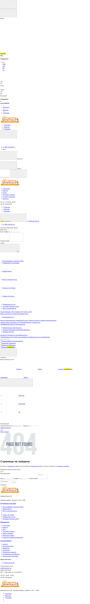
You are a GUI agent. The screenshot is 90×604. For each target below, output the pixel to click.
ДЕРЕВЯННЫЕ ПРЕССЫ (8, 324)
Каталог (17, 251)
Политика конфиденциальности (12, 537)
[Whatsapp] (8, 593)
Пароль (25, 426)
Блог (4, 529)
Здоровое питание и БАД (10, 519)
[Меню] (8, 4)
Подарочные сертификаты (11, 554)
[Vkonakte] (8, 597)
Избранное (5, 548)
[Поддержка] (8, 134)
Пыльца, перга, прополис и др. (10, 322)
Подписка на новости (9, 552)
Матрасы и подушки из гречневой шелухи (13, 335)
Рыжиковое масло (8, 317)
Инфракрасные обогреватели (12, 328)
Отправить (2, 243)
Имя (1, 478)
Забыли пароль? (5, 428)
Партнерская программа (10, 556)
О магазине (6, 188)
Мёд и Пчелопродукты (9, 511)
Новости (5, 190)
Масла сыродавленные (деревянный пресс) (14, 320)
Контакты (5, 198)
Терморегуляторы (8, 332)
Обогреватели (20, 324)
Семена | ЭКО (19, 312)
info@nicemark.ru (5, 568)
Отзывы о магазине (8, 196)
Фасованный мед (26, 322)
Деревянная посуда (8, 517)
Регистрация (4, 432)
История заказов (7, 546)
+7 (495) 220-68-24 (8, 147)
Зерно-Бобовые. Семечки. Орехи (12, 507)
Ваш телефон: (4, 232)
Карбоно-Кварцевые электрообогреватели (16, 330)
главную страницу (63, 466)
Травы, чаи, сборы (8, 515)
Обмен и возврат (7, 533)
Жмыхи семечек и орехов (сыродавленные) (42, 320)
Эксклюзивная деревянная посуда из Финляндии (34, 337)
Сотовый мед (36, 322)
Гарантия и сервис (8, 535)
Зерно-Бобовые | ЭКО (7, 312)
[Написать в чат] (16, 382)
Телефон (16, 478)
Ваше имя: (3, 230)
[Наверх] (8, 422)
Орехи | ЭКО (28, 312)
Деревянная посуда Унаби (9, 337)
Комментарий (33, 478)
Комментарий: (5, 241)
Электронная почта (6, 426)
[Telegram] (8, 596)
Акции (4, 192)
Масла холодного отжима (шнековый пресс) (14, 314)
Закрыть (4, 149)
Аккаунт (5, 544)
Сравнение (6, 550)
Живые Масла (7, 509)
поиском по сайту (36, 466)
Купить (2, 471)
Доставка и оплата (8, 194)
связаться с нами (13, 466)
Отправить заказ (3, 484)
